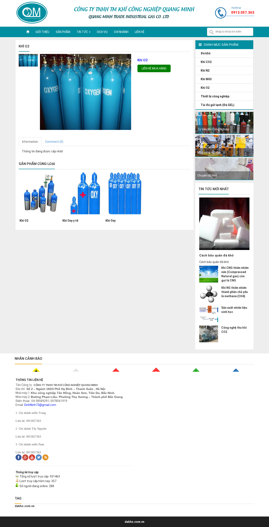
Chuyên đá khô (207, 175)
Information (30, 141)
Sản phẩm (63, 32)
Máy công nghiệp (208, 152)
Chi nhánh (121, 32)
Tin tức (82, 32)
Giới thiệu (42, 32)
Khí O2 (205, 87)
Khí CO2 (206, 62)
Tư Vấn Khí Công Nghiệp (213, 129)
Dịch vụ (102, 32)
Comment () (54, 141)
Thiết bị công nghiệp (215, 96)
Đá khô (206, 53)
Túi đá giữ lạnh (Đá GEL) (218, 105)
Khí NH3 (206, 79)
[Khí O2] (40, 216)
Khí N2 (205, 70)
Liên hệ (139, 32)
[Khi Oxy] (126, 216)
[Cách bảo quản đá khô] (224, 249)
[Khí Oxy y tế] (83, 216)
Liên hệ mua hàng (154, 68)
